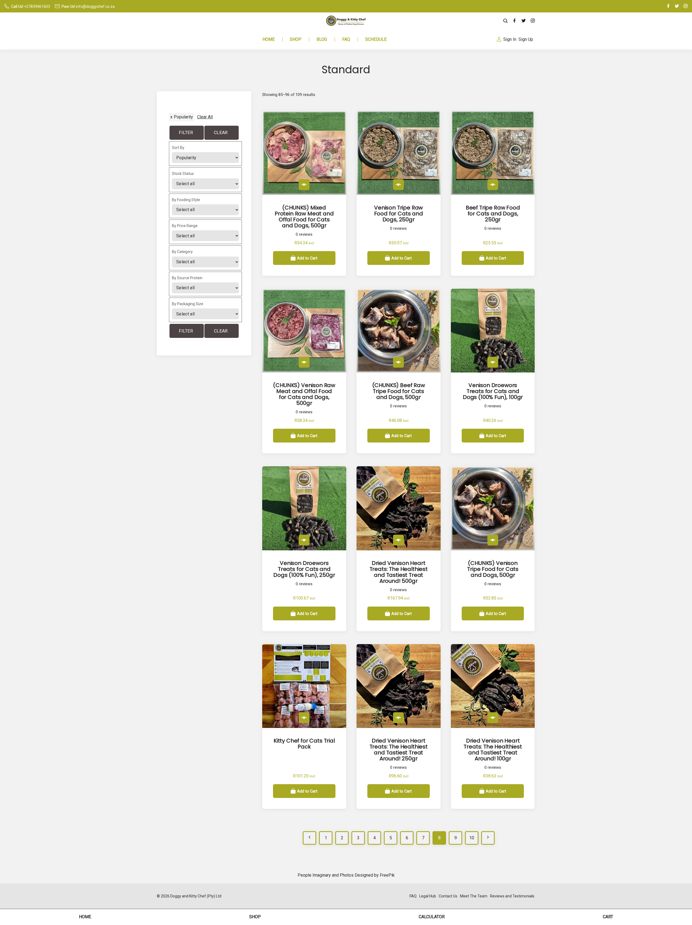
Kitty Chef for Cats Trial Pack (304, 744)
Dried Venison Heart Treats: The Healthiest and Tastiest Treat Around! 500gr (399, 572)
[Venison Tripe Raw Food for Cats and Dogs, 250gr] (398, 184)
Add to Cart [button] (307, 257)
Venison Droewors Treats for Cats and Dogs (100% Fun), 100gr (493, 391)
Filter (186, 132)
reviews (304, 234)
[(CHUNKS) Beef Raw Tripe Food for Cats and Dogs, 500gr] (398, 362)
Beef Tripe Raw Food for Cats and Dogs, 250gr (493, 213)
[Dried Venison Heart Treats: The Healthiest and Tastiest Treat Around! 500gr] (398, 540)
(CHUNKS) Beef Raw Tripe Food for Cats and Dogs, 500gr (398, 391)
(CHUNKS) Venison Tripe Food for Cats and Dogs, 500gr (492, 569)
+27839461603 (37, 6)
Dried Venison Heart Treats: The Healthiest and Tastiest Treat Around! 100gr (493, 749)
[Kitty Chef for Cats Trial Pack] (304, 717)
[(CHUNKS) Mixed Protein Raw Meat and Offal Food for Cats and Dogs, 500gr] (304, 184)
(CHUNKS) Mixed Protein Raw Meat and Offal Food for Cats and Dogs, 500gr (304, 216)
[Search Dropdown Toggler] (505, 21)
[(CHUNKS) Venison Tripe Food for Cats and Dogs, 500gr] (492, 540)
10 (471, 837)
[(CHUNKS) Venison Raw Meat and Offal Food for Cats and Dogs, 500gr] (304, 362)
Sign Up (525, 39)
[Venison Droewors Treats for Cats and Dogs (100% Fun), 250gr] (304, 540)
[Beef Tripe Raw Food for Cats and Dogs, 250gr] (492, 184)
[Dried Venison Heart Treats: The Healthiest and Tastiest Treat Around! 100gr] (492, 717)
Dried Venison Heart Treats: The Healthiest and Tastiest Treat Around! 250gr (399, 749)
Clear (221, 132)
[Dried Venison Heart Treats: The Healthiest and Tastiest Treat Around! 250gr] (398, 717)
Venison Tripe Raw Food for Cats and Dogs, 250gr (398, 213)
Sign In (509, 39)
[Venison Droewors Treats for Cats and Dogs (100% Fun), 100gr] (492, 362)
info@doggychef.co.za (95, 6)
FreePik (387, 875)
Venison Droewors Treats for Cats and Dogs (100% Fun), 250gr (304, 569)
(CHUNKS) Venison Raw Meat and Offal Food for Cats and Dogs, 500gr (304, 394)
